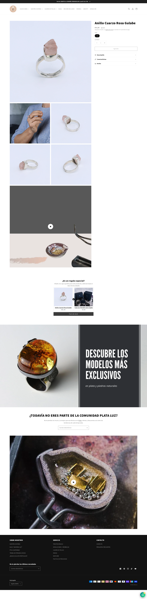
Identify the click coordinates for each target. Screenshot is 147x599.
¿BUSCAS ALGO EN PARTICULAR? (18, 556)
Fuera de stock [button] (73, 314)
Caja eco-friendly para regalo (84, 308)
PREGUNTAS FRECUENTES (103, 547)
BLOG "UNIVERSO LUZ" (16, 547)
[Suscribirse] (87, 428)
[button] (129, 9)
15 (97, 36)
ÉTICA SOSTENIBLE (15, 550)
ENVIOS (55, 553)
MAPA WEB (56, 556)
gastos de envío (109, 29)
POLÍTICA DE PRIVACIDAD (60, 559)
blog (80, 420)
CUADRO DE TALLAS (58, 550)
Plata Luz (135, 584)
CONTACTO (99, 544)
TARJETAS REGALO (58, 544)
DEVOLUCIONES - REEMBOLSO (61, 547)
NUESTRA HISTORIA (15, 544)
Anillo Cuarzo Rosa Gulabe (63, 308)
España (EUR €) (15, 583)
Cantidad (97, 39)
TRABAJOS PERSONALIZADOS (18, 553)
